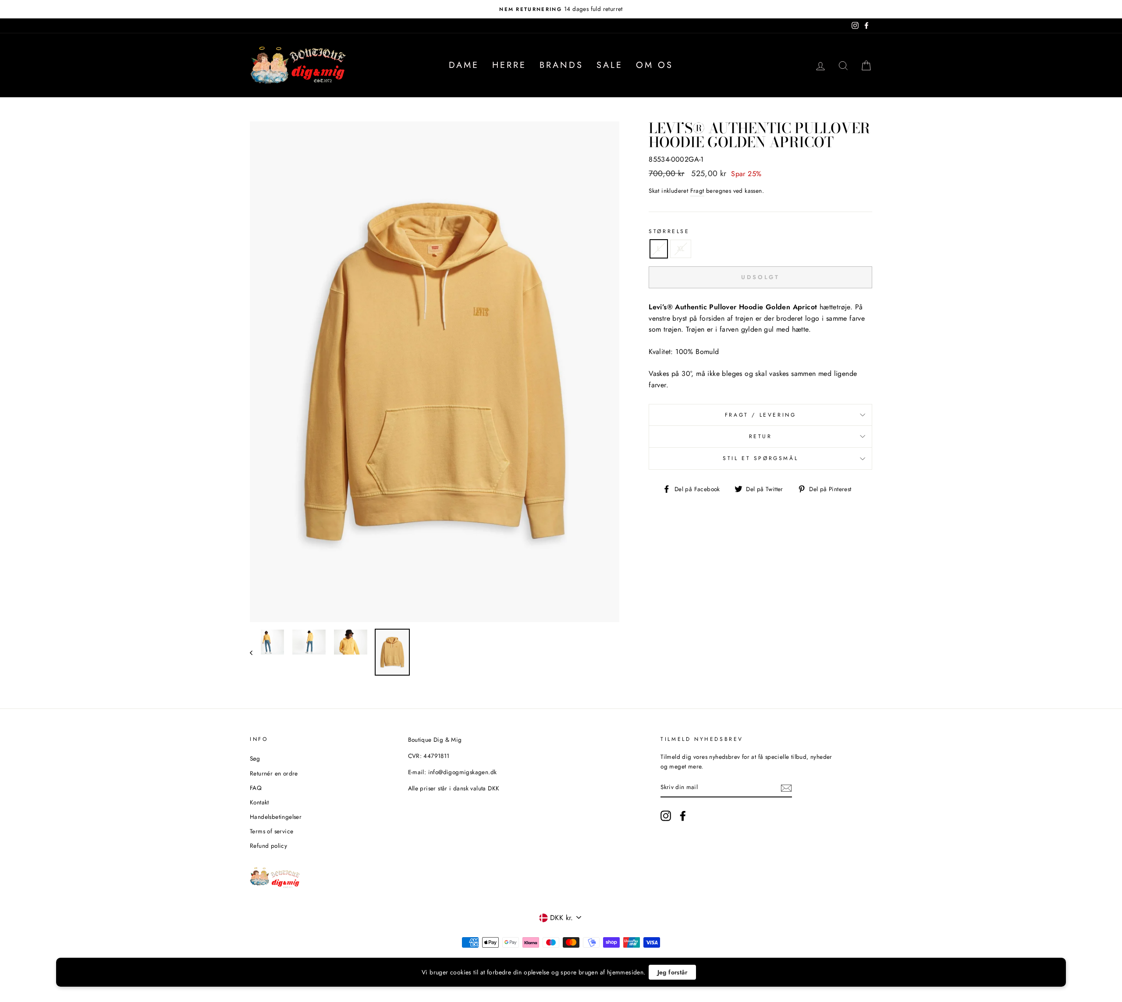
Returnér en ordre (274, 773)
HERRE (509, 65)
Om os (654, 65)
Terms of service (271, 831)
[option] (561, 9)
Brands (561, 65)
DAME (464, 65)
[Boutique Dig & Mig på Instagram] (665, 816)
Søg (255, 758)
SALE (610, 65)
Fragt (697, 190)
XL (681, 249)
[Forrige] (255, 652)
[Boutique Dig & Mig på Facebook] (683, 816)
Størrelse (669, 231)
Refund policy (268, 845)
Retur (760, 436)
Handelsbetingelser (276, 816)
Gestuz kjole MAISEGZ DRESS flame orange (125, 970)
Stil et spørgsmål (760, 458)
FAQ (256, 787)
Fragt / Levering (760, 415)
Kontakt (259, 802)
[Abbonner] (786, 787)
